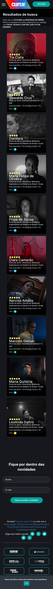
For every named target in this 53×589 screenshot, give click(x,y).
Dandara (16, 138)
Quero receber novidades (26, 500)
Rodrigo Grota (31, 65)
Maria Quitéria (20, 382)
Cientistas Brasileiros (31, 100)
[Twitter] (29, 537)
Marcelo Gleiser (22, 341)
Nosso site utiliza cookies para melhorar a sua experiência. (26, 579)
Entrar (41, 4)
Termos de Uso (26, 524)
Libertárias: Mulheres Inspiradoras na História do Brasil (24, 61)
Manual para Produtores (34, 527)
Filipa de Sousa (21, 219)
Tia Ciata (16, 57)
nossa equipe (10, 524)
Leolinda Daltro (21, 422)
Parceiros (17, 527)
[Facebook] (32, 534)
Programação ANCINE (26, 530)
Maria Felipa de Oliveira (21, 177)
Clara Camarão (21, 260)
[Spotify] (23, 537)
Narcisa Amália (21, 300)
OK (26, 583)
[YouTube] (44, 534)
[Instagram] (38, 534)
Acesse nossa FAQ (24, 521)
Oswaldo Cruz (20, 98)
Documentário (15, 65)
